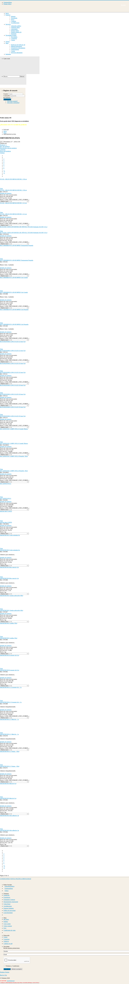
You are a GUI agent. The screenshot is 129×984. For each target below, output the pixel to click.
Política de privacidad (9, 910)
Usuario (5, 94)
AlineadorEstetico (9, 886)
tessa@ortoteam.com (10, 980)
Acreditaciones (15, 22)
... (4, 170)
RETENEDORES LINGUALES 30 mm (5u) (13, 407)
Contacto (13, 21)
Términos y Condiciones (12, 966)
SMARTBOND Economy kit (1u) (9, 655)
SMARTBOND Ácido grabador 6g (10, 535)
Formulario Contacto (9, 899)
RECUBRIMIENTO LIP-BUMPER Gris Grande (14, 277)
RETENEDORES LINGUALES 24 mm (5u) (13, 341)
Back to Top (3, 975)
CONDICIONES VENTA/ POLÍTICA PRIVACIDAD (15, 879)
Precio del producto (5, 151)
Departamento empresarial (11, 902)
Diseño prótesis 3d (16, 32)
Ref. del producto (5, 146)
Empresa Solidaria (9, 908)
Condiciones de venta (9, 930)
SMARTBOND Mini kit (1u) (8, 783)
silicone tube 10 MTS (6, 511)
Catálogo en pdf (8, 943)
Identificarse (7, 99)
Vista (1, 188)
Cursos (13, 40)
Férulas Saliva (7, 4)
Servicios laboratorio (16, 52)
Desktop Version (4, 972)
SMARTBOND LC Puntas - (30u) (9, 751)
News (12, 19)
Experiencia (7, 897)
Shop (7, 43)
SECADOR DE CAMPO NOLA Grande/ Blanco (14, 429)
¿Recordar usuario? (12, 101)
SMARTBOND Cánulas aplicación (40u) (11, 595)
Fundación (6, 895)
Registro (123, 5)
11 (4, 173)
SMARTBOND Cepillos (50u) (8, 623)
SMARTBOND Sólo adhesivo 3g (9, 815)
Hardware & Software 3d (18, 45)
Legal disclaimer (8, 912)
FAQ (5, 928)
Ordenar (2, 153)
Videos (6, 890)
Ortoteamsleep (15, 49)
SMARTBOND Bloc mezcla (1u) (9, 567)
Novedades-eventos (11, 35)
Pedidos (6, 921)
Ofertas (8, 41)
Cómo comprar (8, 926)
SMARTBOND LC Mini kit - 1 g (9, 719)
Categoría (2, 149)
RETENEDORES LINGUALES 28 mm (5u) (13, 385)
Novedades (14, 37)
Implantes (13, 33)
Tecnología (14, 18)
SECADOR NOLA (5, 483)
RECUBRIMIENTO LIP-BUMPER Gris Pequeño (14, 309)
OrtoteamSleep (8, 2)
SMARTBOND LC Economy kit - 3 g (11, 687)
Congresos (14, 38)
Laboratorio (14, 29)
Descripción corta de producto (8, 148)
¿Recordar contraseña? (13, 102)
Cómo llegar (7, 904)
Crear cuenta (7, 924)
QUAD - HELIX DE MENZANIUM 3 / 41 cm (13, 203)
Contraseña (6, 96)
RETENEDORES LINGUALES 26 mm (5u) (13, 363)
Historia (13, 16)
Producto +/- (3, 145)
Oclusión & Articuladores (18, 48)
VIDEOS (6, 941)
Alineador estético (16, 26)
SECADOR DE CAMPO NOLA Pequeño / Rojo (14, 456)
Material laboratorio (16, 46)
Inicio (7, 13)
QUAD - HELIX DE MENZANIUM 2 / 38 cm (13, 179)
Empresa (8, 15)
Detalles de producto (5, 193)
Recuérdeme (6, 97)
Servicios (8, 24)
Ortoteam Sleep (15, 27)
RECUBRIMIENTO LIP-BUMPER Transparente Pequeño (16, 245)
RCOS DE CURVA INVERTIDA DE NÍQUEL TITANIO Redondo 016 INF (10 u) (23, 227)
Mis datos (6, 919)
